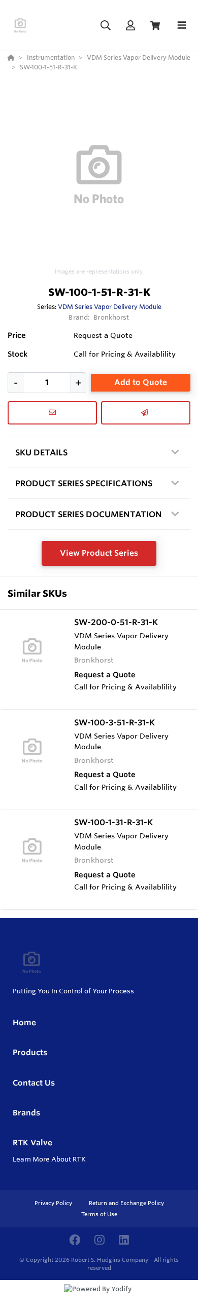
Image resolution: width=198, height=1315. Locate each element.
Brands (26, 1112)
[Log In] (130, 25)
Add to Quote (140, 382)
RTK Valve (32, 1142)
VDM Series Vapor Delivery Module (109, 306)
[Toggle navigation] (182, 25)
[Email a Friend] (145, 412)
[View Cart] (155, 25)
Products (30, 1052)
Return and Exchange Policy (126, 1203)
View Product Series (99, 553)
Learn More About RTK (49, 1159)
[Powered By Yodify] (99, 1298)
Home (24, 1022)
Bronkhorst (111, 317)
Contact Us (34, 1083)
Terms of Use (99, 1214)
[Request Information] (52, 412)
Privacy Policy (54, 1203)
